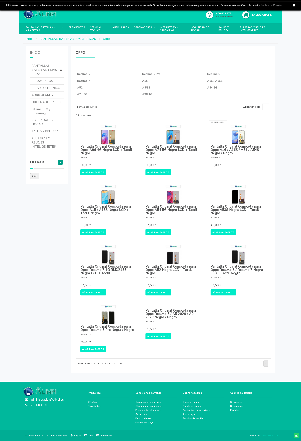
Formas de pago (144, 422)
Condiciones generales (148, 402)
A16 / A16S (215, 81)
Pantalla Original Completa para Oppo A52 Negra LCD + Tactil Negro (170, 270)
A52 (80, 87)
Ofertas (92, 402)
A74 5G (82, 94)
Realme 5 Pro (151, 74)
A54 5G (212, 87)
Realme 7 (83, 81)
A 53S (146, 87)
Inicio (35, 52)
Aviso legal (189, 414)
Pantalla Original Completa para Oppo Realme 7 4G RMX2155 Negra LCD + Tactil (105, 270)
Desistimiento (143, 418)
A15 (145, 81)
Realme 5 (83, 74)
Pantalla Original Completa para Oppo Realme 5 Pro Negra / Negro (107, 328)
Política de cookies (194, 418)
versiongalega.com (269, 435)
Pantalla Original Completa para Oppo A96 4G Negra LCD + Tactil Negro (106, 150)
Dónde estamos (192, 406)
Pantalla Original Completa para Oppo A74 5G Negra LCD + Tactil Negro (171, 150)
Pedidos (234, 410)
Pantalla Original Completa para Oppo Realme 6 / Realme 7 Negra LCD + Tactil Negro (237, 270)
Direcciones (237, 406)
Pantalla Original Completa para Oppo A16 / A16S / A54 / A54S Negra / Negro (236, 150)
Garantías (141, 414)
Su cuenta (236, 402)
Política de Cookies (271, 5)
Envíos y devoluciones (148, 410)
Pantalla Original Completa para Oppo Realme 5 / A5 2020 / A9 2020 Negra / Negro (170, 314)
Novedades (94, 406)
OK (35, 176)
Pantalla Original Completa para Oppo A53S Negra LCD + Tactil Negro (236, 210)
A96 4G (147, 94)
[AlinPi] (39, 15)
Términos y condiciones (148, 406)
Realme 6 (213, 74)
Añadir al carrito (93, 172)
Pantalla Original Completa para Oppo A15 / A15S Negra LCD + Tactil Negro (105, 210)
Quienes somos (191, 402)
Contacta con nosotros (196, 410)
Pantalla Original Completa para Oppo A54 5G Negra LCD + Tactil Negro (171, 210)
